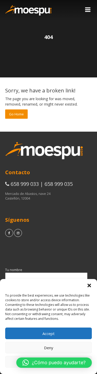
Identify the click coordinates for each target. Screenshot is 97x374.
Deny (48, 347)
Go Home (16, 114)
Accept (48, 333)
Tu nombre (13, 269)
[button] (89, 285)
